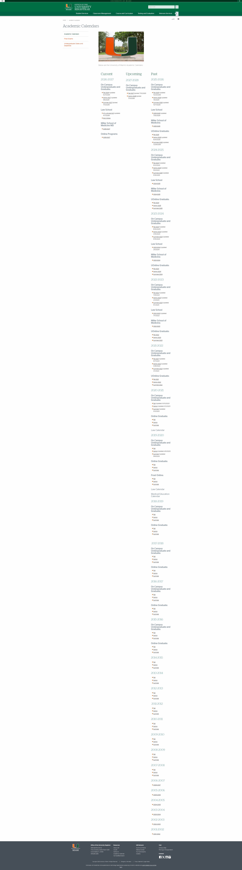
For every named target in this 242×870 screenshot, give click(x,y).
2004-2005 (157, 804)
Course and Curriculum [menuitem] (124, 13)
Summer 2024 (157, 237)
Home (64, 20)
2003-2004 (157, 814)
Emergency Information (126, 861)
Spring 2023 (157, 298)
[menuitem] (177, 14)
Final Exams (68, 39)
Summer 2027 (107, 102)
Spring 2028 (132, 96)
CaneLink (116, 852)
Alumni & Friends (141, 848)
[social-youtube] (166, 857)
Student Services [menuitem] (82, 13)
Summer (156, 409)
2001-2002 (156, 834)
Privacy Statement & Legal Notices (142, 861)
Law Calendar (158, 430)
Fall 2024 (156, 163)
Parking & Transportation (166, 850)
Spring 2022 (157, 364)
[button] (161, 489)
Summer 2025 (157, 173)
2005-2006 (157, 795)
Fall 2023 (156, 227)
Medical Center (140, 850)
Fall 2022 (156, 293)
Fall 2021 (156, 359)
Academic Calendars (74, 20)
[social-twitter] (163, 856)
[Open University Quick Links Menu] (239, 1)
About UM (116, 848)
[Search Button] (176, 7)
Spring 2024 (157, 232)
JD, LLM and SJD (108, 113)
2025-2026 (156, 113)
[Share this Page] (177, 19)
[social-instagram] (169, 857)
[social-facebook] (160, 857)
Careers (138, 853)
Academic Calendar (118, 853)
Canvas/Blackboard (118, 855)
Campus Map (162, 848)
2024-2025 (156, 183)
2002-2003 (157, 824)
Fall (154, 403)
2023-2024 (156, 247)
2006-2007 (157, 785)
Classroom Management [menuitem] (102, 13)
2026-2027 (106, 129)
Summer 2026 (157, 102)
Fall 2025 (156, 92)
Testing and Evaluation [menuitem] (146, 13)
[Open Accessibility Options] (2, 1)
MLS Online (106, 118)
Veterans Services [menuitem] (165, 13)
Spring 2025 (157, 168)
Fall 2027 (131, 93)
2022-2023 (156, 313)
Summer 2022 (157, 369)
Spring (155, 406)
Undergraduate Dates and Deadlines (73, 44)
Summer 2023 (157, 303)
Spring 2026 (157, 97)
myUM (115, 850)
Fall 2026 (106, 92)
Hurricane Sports (141, 852)
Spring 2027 (107, 97)
